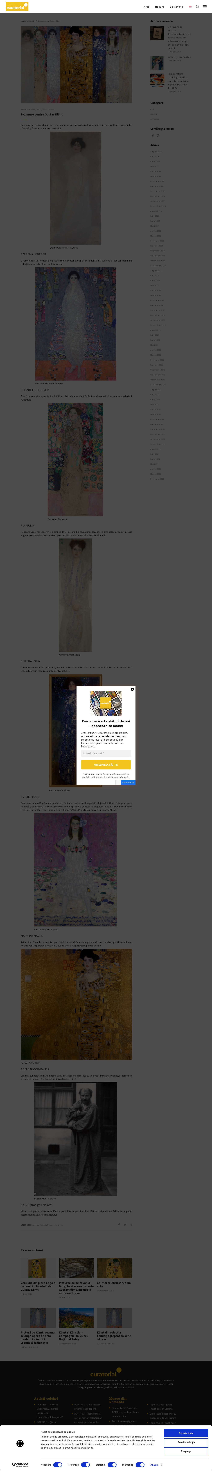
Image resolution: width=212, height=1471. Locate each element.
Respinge (186, 1451)
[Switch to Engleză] (190, 6)
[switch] (85, 1464)
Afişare (154, 1465)
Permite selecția (186, 1442)
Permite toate (186, 1433)
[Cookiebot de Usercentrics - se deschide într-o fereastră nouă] (20, 1465)
